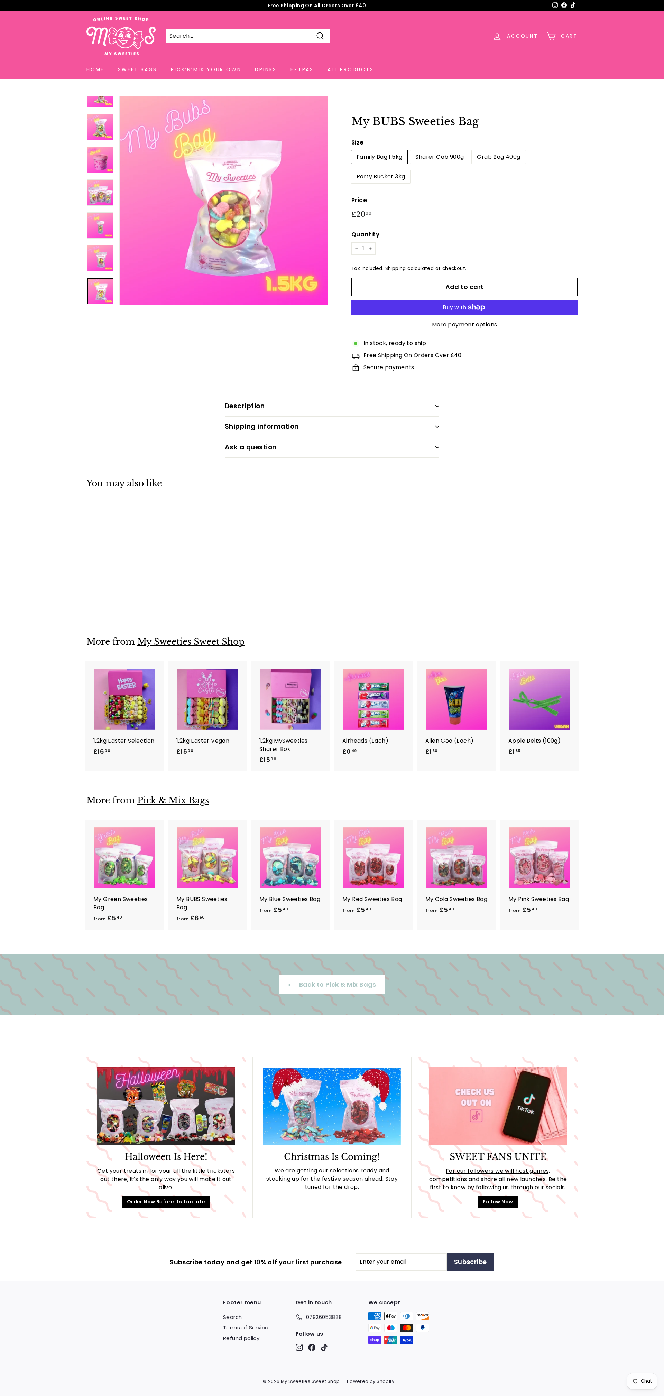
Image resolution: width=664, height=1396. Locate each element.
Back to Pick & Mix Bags (336, 984)
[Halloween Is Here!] (166, 1106)
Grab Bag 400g (498, 157)
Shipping (395, 268)
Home (95, 69)
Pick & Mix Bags (173, 800)
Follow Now (498, 1201)
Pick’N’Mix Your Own (206, 69)
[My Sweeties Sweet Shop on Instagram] (299, 1347)
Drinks (266, 69)
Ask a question (251, 447)
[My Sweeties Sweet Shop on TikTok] (324, 1347)
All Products (351, 69)
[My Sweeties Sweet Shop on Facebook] (311, 1347)
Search (232, 1317)
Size (357, 142)
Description (245, 406)
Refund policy (241, 1338)
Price (359, 200)
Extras (302, 69)
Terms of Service (245, 1327)
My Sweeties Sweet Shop (191, 641)
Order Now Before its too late (166, 1201)
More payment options (464, 324)
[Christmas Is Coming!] (332, 1106)
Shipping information (262, 426)
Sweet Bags (137, 69)
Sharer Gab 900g (439, 157)
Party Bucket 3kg (381, 176)
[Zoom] (224, 200)
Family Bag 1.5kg (379, 157)
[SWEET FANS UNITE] (498, 1106)
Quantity (365, 234)
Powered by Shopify (370, 1381)
